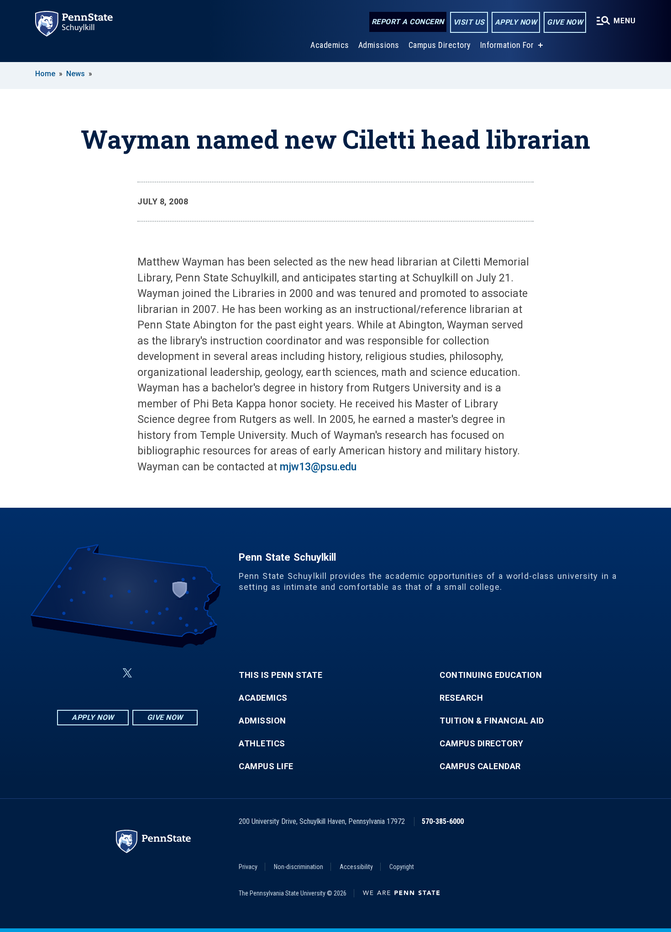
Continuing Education (491, 675)
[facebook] (81, 673)
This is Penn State (280, 675)
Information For (507, 45)
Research (461, 698)
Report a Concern (408, 21)
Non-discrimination (298, 866)
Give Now (565, 22)
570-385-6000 (443, 821)
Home (45, 73)
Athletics (262, 743)
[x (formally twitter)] (127, 673)
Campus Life (266, 766)
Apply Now (516, 22)
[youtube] (149, 673)
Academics (329, 45)
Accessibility (356, 866)
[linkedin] (105, 673)
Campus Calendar (480, 766)
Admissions (378, 45)
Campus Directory (440, 45)
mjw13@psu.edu (318, 467)
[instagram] (173, 673)
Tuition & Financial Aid (492, 720)
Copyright (401, 866)
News (75, 73)
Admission (262, 720)
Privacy (248, 866)
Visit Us (469, 22)
